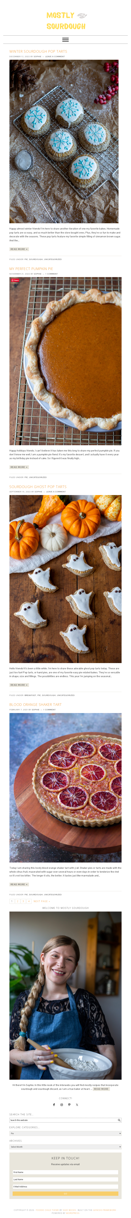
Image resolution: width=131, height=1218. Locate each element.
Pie (26, 259)
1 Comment (52, 274)
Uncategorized (53, 259)
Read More (101, 1089)
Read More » (19, 249)
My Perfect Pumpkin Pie (31, 268)
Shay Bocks (69, 1210)
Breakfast (30, 695)
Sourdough (36, 259)
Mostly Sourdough (65, 16)
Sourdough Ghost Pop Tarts (38, 486)
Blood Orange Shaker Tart (35, 704)
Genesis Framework (104, 1210)
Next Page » (42, 901)
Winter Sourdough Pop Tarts (38, 51)
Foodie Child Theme (47, 1210)
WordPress (72, 1213)
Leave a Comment (55, 56)
